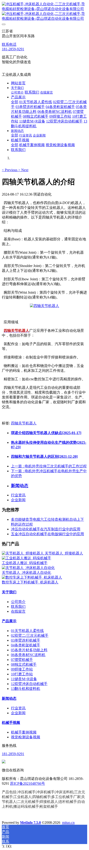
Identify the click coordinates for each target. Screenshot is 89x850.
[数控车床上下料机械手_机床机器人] (32, 577)
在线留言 (18, 611)
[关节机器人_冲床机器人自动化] (28, 568)
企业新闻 (18, 500)
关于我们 (9, 592)
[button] (10, 170)
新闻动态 (9, 698)
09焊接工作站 (22, 669)
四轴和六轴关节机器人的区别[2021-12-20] (44, 456)
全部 (14, 102)
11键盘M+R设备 (24, 679)
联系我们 (18, 606)
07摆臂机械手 (22, 660)
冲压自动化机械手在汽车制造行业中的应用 (45, 529)
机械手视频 (11, 723)
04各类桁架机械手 (25, 645)
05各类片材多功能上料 (29, 650)
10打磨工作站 (22, 674)
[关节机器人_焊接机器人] (23, 553)
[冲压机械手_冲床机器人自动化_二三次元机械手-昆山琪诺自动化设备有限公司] (44, 11)
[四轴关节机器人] (44, 306)
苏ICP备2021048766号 (27, 783)
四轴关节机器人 (24, 423)
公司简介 (18, 602)
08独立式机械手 (24, 664)
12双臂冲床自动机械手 (29, 684)
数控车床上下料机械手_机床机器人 (30, 582)
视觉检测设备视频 (25, 737)
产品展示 (9, 621)
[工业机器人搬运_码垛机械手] (26, 558)
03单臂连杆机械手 (25, 640)
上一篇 (49, 466)
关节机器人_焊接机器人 (64, 553)
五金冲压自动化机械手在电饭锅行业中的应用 (47, 534)
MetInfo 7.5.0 (30, 822)
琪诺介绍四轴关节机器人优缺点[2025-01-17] (46, 433)
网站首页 (18, 83)
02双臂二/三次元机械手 (29, 635)
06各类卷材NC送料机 (28, 655)
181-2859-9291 (13, 49)
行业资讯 (18, 495)
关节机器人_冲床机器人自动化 (26, 572)
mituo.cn (68, 822)
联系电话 (9, 44)
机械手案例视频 (24, 732)
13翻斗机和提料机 (25, 689)
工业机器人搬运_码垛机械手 (24, 563)
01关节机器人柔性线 (27, 631)
